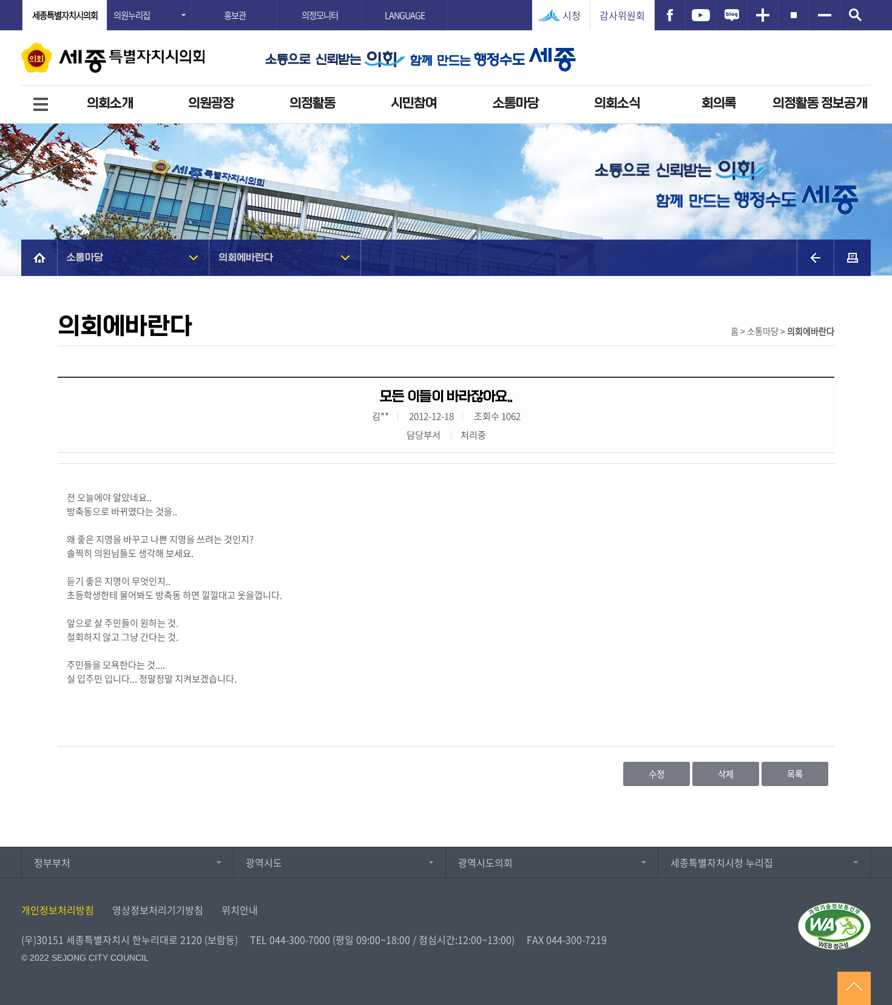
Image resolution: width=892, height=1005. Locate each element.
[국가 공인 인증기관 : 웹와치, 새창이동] (834, 926)
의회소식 (617, 103)
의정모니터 (320, 15)
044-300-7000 (299, 939)
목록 (795, 774)
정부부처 (52, 862)
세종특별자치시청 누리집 (722, 862)
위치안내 (239, 909)
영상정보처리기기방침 (157, 909)
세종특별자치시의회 (65, 15)
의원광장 (211, 103)
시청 (572, 15)
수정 (656, 774)
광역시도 (264, 862)
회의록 (718, 103)
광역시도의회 (485, 862)
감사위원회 (622, 15)
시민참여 (414, 103)
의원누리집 (131, 15)
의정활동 (312, 103)
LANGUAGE (405, 15)
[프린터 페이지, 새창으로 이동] (852, 258)
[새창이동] (670, 15)
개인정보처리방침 (57, 909)
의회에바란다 (245, 257)
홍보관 (235, 15)
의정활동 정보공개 (819, 103)
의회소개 (110, 103)
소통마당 (516, 103)
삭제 (726, 774)
